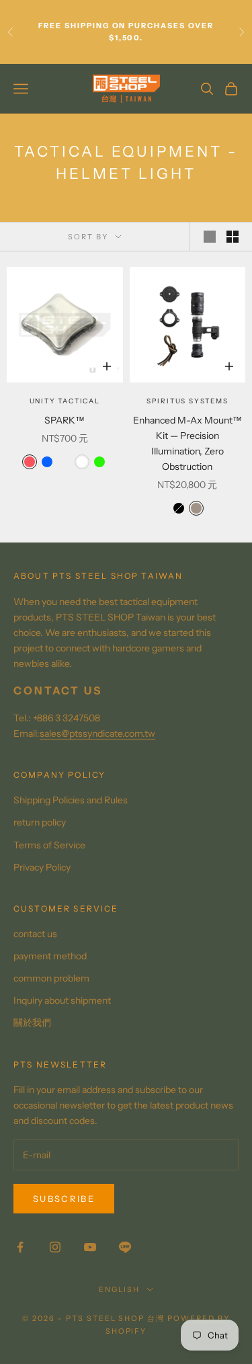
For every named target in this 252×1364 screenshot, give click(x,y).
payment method (50, 956)
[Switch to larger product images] (210, 237)
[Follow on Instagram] (55, 1247)
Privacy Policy (42, 867)
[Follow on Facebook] (20, 1247)
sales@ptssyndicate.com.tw (97, 733)
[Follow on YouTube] (90, 1247)
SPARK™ (64, 420)
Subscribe (64, 1198)
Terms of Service (49, 845)
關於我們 (32, 1022)
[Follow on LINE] (125, 1247)
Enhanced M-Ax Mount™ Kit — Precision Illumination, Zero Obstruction (187, 443)
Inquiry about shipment (62, 1000)
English (119, 1289)
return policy (39, 822)
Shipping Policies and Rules (70, 800)
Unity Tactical (65, 401)
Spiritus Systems (187, 401)
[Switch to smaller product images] (232, 237)
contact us (35, 934)
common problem (51, 978)
